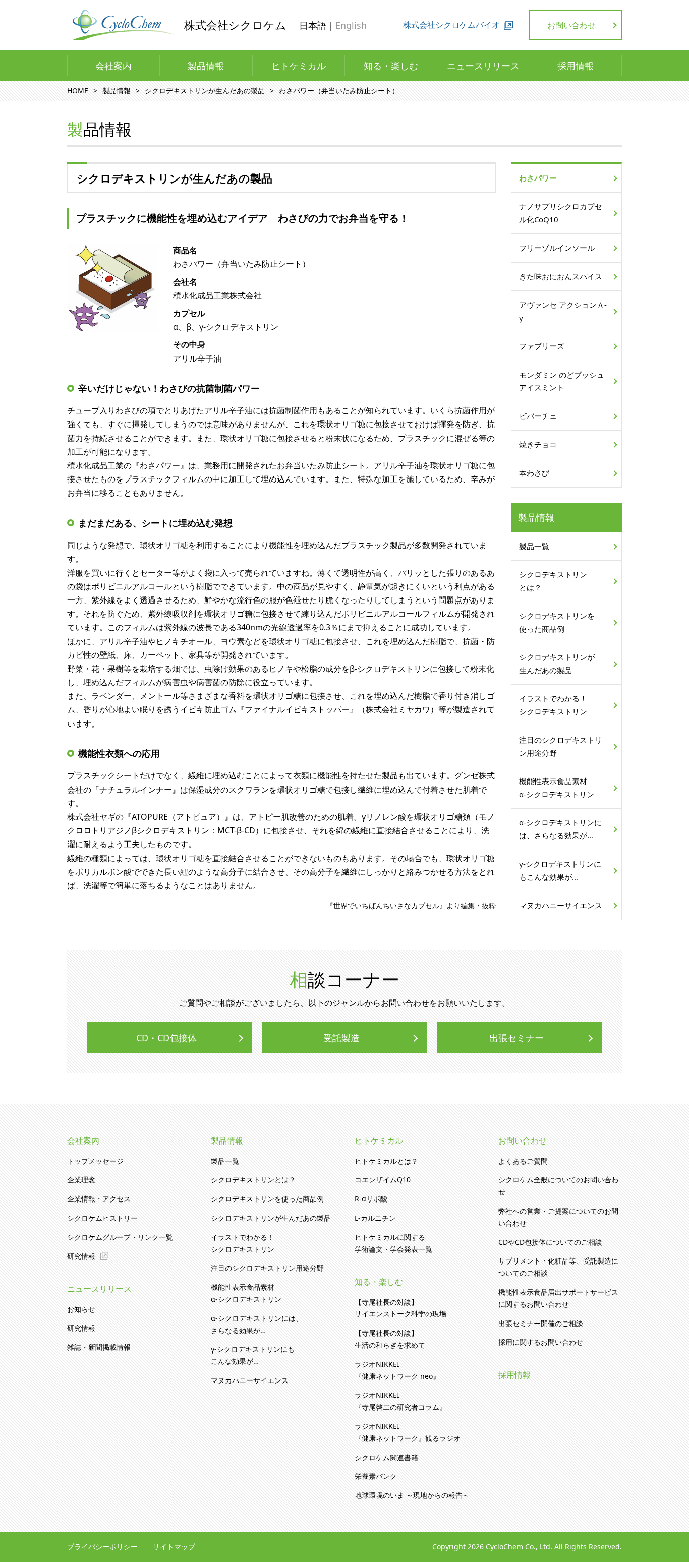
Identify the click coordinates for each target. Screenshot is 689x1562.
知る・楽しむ (391, 65)
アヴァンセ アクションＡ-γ (563, 311)
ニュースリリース (483, 65)
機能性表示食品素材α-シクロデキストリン (556, 787)
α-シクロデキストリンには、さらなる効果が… (560, 828)
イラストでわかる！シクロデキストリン (553, 704)
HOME (77, 90)
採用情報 (575, 65)
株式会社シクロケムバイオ (451, 24)
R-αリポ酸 (371, 1199)
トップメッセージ (95, 1161)
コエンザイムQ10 (383, 1179)
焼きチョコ (538, 444)
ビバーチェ (538, 416)
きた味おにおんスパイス (560, 276)
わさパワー (538, 178)
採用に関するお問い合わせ (540, 1342)
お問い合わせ (571, 25)
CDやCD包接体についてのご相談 (550, 1242)
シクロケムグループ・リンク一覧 (120, 1237)
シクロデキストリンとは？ (553, 580)
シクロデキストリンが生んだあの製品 (205, 90)
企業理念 (81, 1179)
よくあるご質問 (523, 1161)
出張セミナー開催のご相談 (540, 1323)
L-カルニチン (375, 1218)
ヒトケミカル (298, 65)
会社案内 (113, 65)
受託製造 (341, 1038)
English (351, 25)
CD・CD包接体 (166, 1038)
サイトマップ (174, 1546)
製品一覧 (534, 546)
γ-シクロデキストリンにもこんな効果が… (560, 870)
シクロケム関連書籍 (386, 1457)
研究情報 (81, 1256)
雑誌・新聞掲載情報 (99, 1347)
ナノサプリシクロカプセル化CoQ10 (560, 212)
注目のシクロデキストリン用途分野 (560, 746)
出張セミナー (516, 1038)
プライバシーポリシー (102, 1546)
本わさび (534, 473)
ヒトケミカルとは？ (386, 1161)
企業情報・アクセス (99, 1199)
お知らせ (81, 1309)
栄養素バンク (376, 1476)
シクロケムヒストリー (102, 1218)
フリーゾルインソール (557, 248)
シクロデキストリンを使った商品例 (557, 622)
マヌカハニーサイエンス (560, 905)
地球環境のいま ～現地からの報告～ (412, 1495)
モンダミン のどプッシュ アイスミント (561, 381)
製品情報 (206, 65)
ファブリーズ (541, 346)
